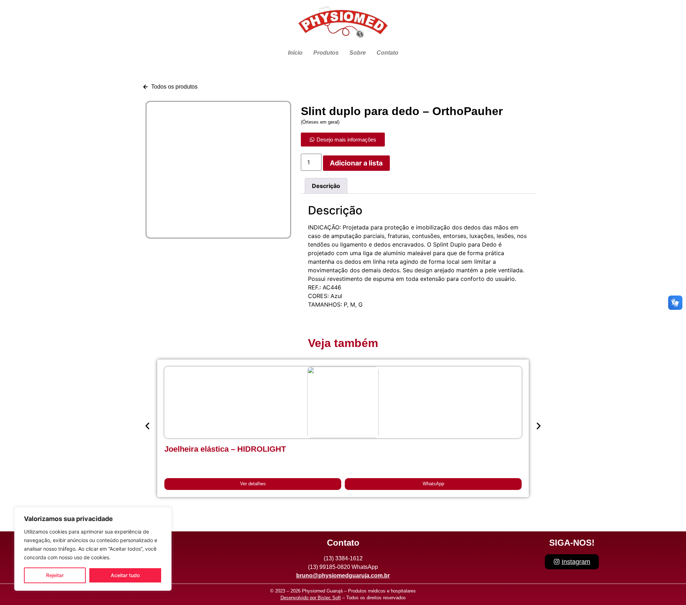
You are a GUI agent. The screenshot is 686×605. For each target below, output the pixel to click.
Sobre (357, 53)
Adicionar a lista (356, 163)
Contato (387, 53)
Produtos (326, 53)
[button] (147, 425)
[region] (93, 549)
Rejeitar (55, 575)
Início (295, 53)
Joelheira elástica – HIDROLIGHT (225, 449)
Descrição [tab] (326, 185)
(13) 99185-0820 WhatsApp (343, 567)
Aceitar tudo (125, 575)
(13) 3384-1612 (343, 558)
